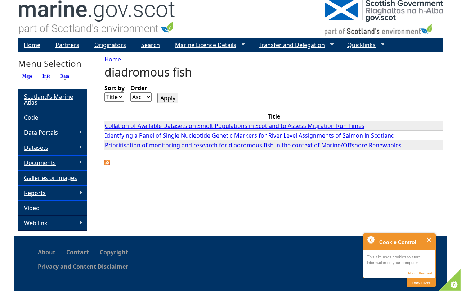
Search (150, 45)
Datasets (33, 148)
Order (138, 88)
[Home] (97, 19)
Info (46, 76)
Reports (32, 193)
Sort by (114, 88)
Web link (33, 223)
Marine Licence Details (202, 45)
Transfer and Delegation (289, 45)
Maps (27, 76)
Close (429, 239)
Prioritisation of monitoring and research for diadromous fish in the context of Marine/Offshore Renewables (253, 145)
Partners (67, 45)
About (46, 252)
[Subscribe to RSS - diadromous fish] (107, 163)
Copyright (114, 252)
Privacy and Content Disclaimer (83, 267)
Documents (37, 163)
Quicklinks (358, 45)
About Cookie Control (370, 240)
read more (421, 282)
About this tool (420, 273)
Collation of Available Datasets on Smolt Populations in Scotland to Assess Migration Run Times (234, 126)
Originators (110, 45)
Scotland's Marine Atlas (48, 99)
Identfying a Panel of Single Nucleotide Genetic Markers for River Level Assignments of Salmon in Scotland (250, 135)
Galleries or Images (50, 178)
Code (31, 117)
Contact (77, 252)
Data (66, 76)
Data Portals (38, 133)
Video (32, 208)
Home (112, 59)
